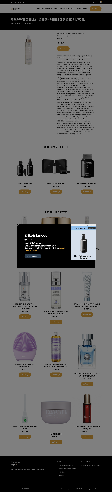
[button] (33, 256)
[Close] (18, 225)
